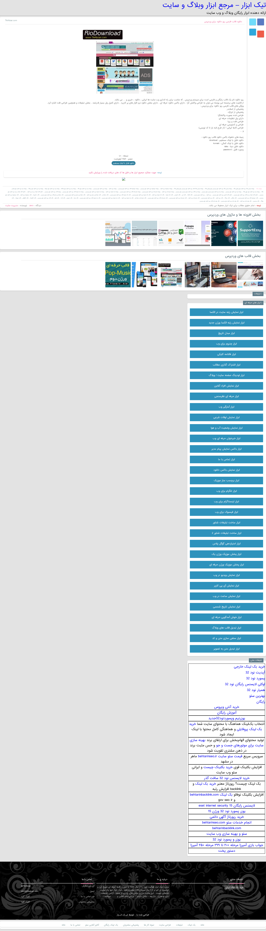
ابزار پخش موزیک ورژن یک (226, 554)
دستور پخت (226, 850)
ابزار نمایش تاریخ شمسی (226, 607)
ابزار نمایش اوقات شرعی (226, 417)
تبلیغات (179, 925)
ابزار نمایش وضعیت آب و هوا (226, 428)
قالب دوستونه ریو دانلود (25, 195)
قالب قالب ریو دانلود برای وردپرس (45, 198)
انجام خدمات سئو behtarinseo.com (226, 822)
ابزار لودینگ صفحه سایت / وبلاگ (226, 375)
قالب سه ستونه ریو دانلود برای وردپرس (111, 198)
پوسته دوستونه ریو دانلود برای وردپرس (149, 189)
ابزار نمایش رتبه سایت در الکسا (226, 312)
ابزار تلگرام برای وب (226, 491)
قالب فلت (63, 198)
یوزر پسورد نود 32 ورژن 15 (227, 811)
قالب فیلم (57, 198)
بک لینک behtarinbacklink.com (211, 794)
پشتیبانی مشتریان (131, 925)
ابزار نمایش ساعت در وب (226, 596)
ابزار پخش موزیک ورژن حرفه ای (226, 565)
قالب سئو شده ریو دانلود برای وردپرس (178, 198)
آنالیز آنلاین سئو (92, 925)
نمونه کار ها (149, 925)
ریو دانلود (208, 195)
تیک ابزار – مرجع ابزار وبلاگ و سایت (214, 5)
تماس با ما (75, 925)
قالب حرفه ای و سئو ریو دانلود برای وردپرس (75, 195)
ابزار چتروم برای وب (226, 344)
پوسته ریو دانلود (112, 189)
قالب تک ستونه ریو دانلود (158, 195)
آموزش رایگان (226, 712)
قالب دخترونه (36, 195)
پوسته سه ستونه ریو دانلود (112, 192)
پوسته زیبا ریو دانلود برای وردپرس (233, 192)
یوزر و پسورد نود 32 (227, 839)
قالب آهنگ (189, 195)
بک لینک (192, 925)
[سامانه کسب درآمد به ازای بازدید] (123, 180)
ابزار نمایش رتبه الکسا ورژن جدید (226, 323)
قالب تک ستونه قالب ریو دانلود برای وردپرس (120, 195)
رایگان (260, 701)
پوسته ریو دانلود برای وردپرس (100, 189)
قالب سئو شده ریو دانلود (193, 198)
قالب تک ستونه (169, 195)
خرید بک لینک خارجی (249, 666)
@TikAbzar (26, 886)
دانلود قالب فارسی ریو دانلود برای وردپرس (223, 21)
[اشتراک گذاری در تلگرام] (252, 32)
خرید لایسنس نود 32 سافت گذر (226, 778)
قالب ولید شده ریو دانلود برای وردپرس (229, 201)
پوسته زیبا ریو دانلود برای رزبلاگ (35, 189)
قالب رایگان (233, 198)
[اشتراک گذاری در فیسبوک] (260, 22)
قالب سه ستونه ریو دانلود (127, 198)
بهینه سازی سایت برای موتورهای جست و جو (227, 743)
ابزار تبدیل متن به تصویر (227, 649)
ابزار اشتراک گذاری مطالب (226, 365)
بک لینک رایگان (111, 925)
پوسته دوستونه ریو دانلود (166, 189)
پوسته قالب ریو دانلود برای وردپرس (53, 192)
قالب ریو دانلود (219, 198)
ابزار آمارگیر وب (226, 407)
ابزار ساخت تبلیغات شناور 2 (226, 533)
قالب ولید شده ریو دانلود (245, 201)
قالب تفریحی (177, 195)
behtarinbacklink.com (226, 828)
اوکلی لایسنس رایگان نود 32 (245, 684)
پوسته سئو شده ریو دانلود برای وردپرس (151, 192)
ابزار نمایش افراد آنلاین (226, 386)
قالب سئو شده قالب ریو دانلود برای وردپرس (157, 198)
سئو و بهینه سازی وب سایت (227, 834)
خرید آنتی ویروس (226, 707)
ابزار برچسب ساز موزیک (226, 480)
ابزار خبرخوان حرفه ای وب (226, 438)
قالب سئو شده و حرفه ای (140, 198)
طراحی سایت (165, 925)
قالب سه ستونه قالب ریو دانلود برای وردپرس (90, 198)
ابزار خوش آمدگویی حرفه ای (226, 617)
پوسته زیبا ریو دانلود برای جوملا (52, 189)
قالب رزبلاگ (227, 198)
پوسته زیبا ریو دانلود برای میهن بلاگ (251, 192)
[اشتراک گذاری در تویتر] (252, 22)
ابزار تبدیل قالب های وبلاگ (226, 628)
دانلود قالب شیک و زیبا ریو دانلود (35, 192)
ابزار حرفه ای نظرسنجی (226, 396)
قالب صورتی (69, 198)
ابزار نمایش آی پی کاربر (226, 586)
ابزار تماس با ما (226, 459)
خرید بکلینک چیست (218, 767)
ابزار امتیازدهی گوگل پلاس (226, 543)
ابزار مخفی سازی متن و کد (226, 638)
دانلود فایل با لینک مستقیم (123, 163)
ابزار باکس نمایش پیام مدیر (226, 449)
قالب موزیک (18, 198)
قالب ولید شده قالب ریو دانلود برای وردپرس (209, 201)
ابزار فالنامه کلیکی (226, 354)
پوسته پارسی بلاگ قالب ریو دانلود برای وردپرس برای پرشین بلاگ (188, 189)
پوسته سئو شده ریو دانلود (168, 192)
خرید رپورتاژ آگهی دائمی (227, 817)
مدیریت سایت (11, 205)
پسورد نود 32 (255, 678)
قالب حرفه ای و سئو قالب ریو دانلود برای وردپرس (52, 195)
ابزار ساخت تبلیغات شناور (226, 522)
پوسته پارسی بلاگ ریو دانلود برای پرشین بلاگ (243, 189)
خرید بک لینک (205, 783)
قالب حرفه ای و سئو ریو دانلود (94, 195)
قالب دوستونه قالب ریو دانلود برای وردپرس (248, 198)
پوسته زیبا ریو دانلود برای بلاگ (85, 189)
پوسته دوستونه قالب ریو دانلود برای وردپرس (128, 189)
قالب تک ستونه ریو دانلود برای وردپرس (141, 195)
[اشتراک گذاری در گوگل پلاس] (260, 34)
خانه (202, 925)
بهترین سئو (257, 696)
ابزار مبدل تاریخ (226, 333)
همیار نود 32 (256, 690)
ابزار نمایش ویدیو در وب (226, 575)
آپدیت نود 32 (255, 672)
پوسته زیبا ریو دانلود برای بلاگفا (68, 189)
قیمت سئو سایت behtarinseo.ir (220, 756)
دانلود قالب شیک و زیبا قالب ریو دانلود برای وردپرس (246, 195)
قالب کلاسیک (33, 198)
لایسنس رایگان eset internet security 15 (227, 805)
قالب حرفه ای (105, 195)
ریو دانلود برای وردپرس (199, 195)
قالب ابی (184, 195)
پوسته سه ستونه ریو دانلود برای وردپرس (94, 192)
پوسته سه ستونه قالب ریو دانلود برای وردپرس (73, 192)
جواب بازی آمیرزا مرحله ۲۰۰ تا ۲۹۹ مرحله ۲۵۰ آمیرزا (226, 845)
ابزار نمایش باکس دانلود (226, 470)
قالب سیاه (76, 198)
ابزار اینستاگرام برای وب (226, 501)
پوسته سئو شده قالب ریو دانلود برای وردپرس (130, 192)
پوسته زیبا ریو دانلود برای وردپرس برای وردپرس (213, 192)
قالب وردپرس (256, 201)
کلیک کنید (25, 896)
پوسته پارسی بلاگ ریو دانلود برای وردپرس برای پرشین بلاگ (218, 189)
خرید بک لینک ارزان (235, 887)
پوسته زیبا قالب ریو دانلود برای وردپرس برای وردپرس (188, 192)
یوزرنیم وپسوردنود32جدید (226, 718)
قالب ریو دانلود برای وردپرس (207, 198)
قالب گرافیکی (25, 198)
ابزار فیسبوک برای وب (226, 512)
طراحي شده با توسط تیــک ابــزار (133, 914)
